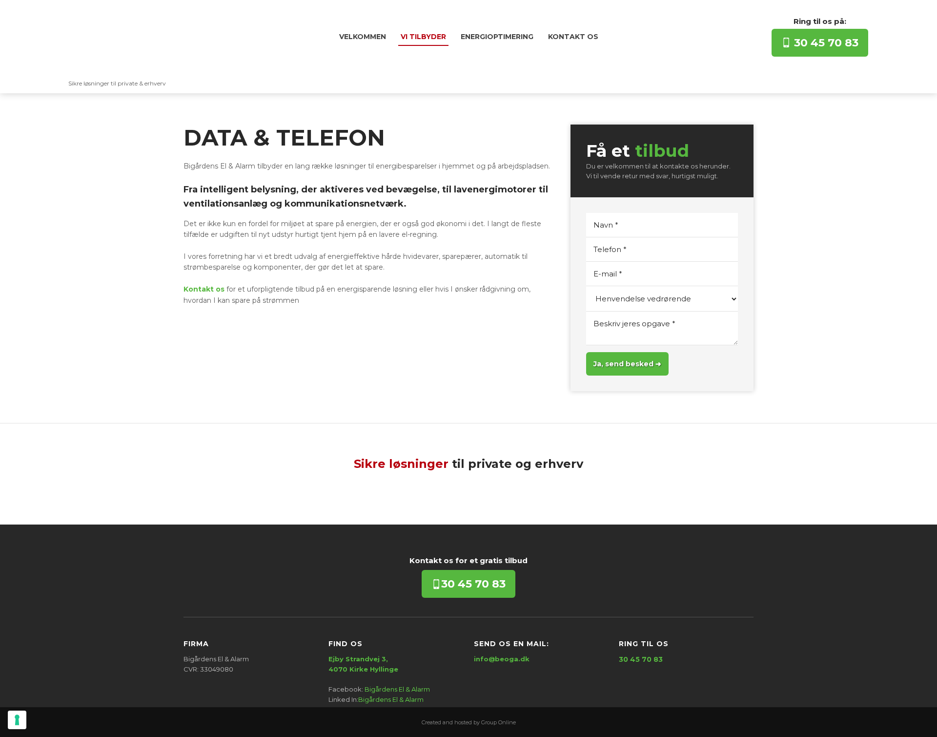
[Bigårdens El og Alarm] (117, 42)
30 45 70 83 (824, 42)
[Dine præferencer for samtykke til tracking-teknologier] (17, 720)
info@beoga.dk (502, 659)
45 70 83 (473, 583)
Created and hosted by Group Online (469, 722)
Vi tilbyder (423, 36)
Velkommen (362, 36)
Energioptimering (497, 36)
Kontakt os (573, 36)
